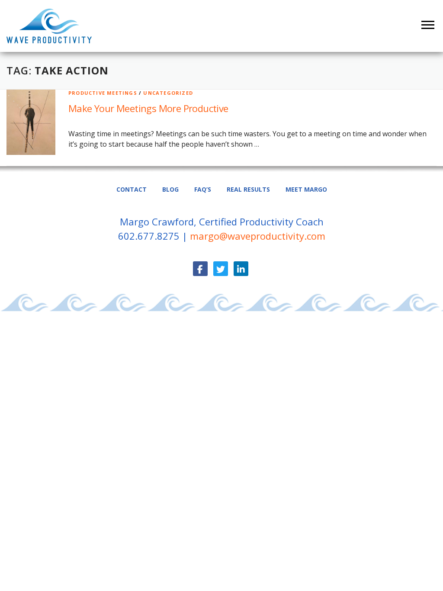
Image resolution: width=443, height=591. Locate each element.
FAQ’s (202, 189)
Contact (131, 189)
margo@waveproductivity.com (257, 235)
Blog (170, 189)
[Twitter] (220, 268)
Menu (429, 24)
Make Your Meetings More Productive (148, 108)
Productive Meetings (102, 93)
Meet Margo (306, 189)
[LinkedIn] (241, 268)
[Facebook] (200, 268)
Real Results (248, 189)
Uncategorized (168, 93)
